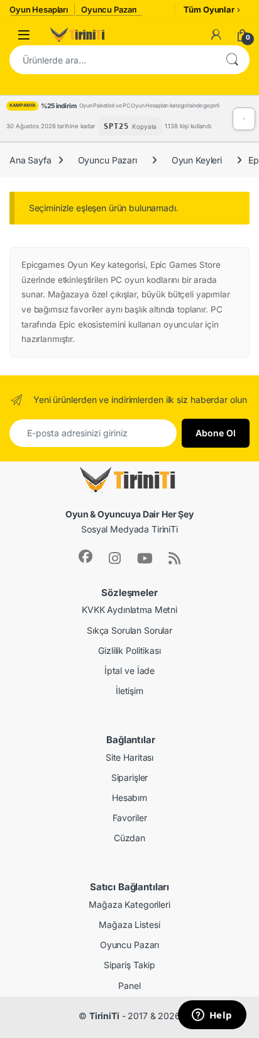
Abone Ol (216, 433)
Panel (129, 985)
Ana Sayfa (30, 160)
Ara (232, 59)
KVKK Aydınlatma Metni (129, 609)
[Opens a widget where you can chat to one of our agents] (211, 1016)
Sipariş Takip (129, 964)
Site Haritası (129, 757)
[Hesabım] (216, 34)
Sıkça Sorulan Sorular (129, 630)
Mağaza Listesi (129, 924)
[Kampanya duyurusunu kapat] (244, 119)
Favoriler (130, 817)
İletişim (129, 690)
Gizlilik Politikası (129, 650)
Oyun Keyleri (197, 160)
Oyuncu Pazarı (107, 160)
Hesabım (129, 797)
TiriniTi (104, 1015)
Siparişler (129, 777)
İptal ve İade (129, 670)
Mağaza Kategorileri (129, 904)
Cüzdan (129, 837)
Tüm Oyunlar (209, 9)
